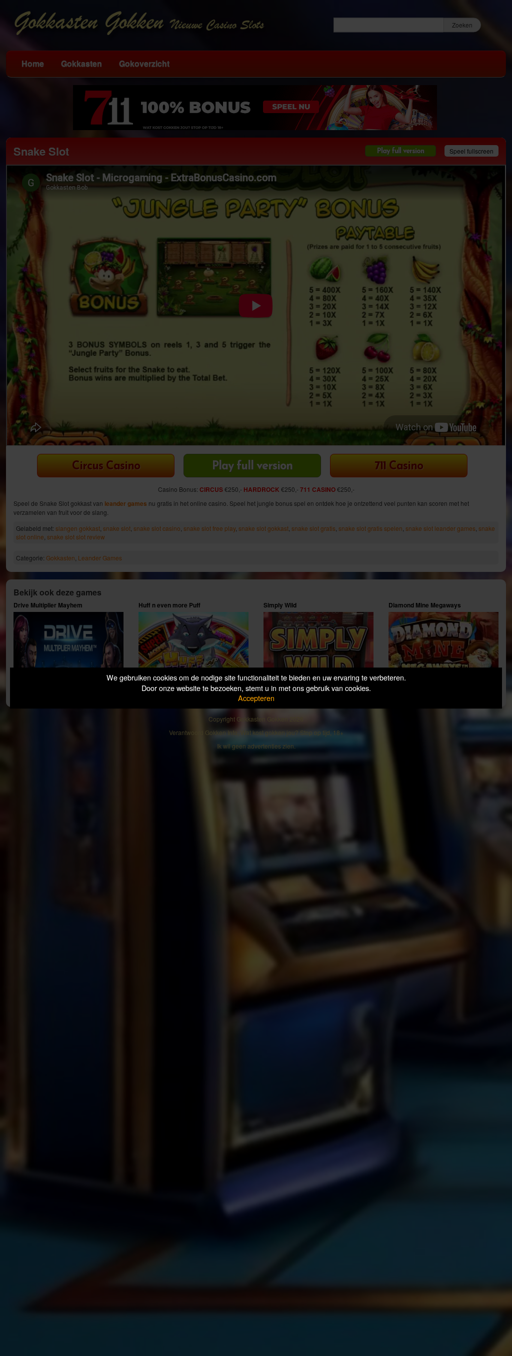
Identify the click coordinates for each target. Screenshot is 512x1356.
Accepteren (256, 698)
